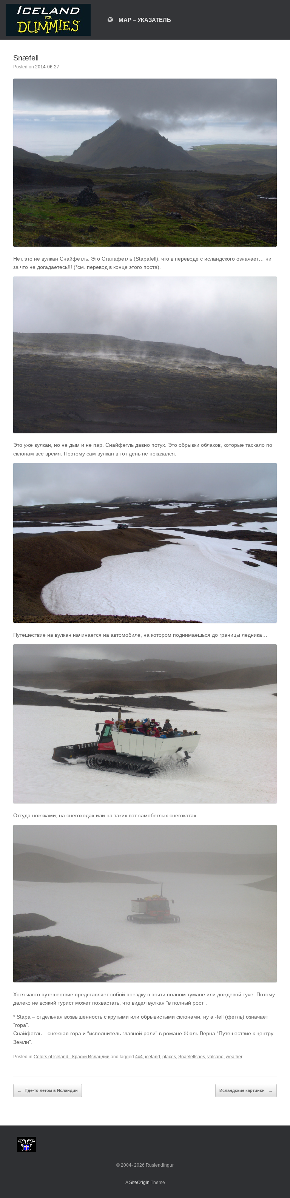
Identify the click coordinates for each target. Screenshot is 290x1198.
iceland (152, 1056)
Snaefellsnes (191, 1056)
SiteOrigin (139, 1182)
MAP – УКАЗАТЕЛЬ (145, 20)
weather (234, 1056)
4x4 (139, 1056)
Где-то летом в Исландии (47, 1090)
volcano (215, 1056)
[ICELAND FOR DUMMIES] (48, 20)
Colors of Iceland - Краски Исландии (72, 1056)
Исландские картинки (246, 1090)
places (169, 1056)
